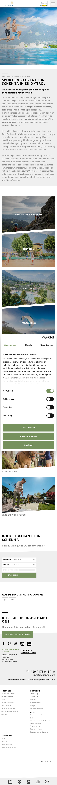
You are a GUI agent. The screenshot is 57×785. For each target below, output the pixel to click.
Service (33, 712)
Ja (5, 600)
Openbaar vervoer (7, 697)
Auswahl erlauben (28, 436)
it (45, 762)
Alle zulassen (28, 427)
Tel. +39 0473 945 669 (40, 671)
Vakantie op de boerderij (9, 747)
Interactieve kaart (35, 702)
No (12, 600)
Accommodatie (7, 736)
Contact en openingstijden (28, 651)
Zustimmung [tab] (10, 345)
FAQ (31, 718)
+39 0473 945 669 (11, 661)
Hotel (3, 738)
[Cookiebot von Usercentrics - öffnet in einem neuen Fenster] (42, 337)
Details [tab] (28, 345)
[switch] (50, 399)
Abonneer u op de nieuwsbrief (18, 634)
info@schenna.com (44, 675)
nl (54, 762)
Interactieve (35, 691)
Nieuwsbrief (34, 697)
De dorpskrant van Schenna (39, 732)
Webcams (33, 700)
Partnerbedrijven (35, 726)
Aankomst (7, 559)
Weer (3, 700)
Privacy (36, 679)
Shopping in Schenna (8, 708)
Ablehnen (28, 445)
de (42, 762)
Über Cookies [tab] (46, 345)
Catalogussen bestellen (37, 715)
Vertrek (6, 564)
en (50, 762)
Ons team (4, 714)
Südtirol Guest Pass (7, 702)
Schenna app (34, 694)
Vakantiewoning (6, 744)
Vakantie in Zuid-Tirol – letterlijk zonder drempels (40, 722)
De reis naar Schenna (8, 694)
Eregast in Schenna (36, 729)
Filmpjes (32, 706)
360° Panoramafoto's (36, 708)
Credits (42, 679)
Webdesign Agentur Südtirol (5, 762)
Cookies (30, 679)
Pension (4, 741)
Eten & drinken (6, 706)
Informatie (6, 691)
